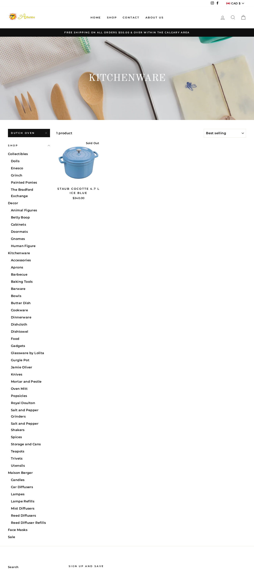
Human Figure (23, 246)
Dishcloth (19, 324)
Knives (16, 374)
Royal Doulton (23, 403)
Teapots (17, 451)
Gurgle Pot (20, 360)
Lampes (17, 494)
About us (154, 17)
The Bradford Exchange (22, 193)
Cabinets (18, 224)
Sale (11, 537)
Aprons (17, 267)
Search (13, 567)
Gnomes (18, 239)
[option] (127, 32)
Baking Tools (22, 282)
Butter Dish (21, 303)
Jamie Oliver (21, 367)
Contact (131, 17)
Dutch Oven (23, 132)
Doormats (19, 232)
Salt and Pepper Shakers (24, 427)
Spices (16, 437)
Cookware (19, 310)
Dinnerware (21, 317)
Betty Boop (20, 217)
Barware (18, 289)
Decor (13, 203)
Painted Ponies (24, 182)
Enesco (17, 168)
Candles (18, 480)
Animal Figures (24, 210)
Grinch (16, 175)
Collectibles (18, 154)
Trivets (17, 458)
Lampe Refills (22, 501)
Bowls (16, 296)
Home (95, 17)
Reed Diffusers (23, 515)
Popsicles (19, 396)
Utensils (18, 466)
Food (15, 339)
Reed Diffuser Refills (28, 523)
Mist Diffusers (23, 508)
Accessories (21, 260)
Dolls (15, 161)
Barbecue (19, 274)
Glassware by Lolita (27, 353)
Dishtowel (19, 331)
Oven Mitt (19, 389)
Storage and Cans (26, 444)
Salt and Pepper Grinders (24, 413)
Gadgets (18, 346)
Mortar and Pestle (26, 381)
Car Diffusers (22, 487)
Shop (112, 17)
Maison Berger (20, 473)
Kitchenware (19, 253)
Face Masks (17, 530)
